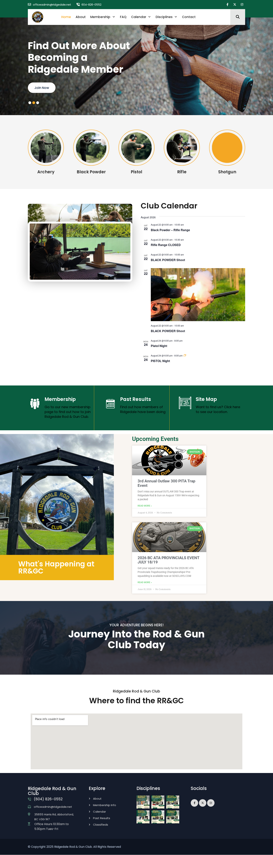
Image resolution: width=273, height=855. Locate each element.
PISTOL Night (160, 361)
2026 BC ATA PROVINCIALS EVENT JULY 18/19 (168, 560)
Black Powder (91, 172)
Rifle (181, 172)
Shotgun (227, 172)
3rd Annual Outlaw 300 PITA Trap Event (166, 483)
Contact (189, 17)
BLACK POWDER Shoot (168, 260)
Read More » (145, 505)
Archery (45, 172)
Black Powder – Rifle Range (170, 230)
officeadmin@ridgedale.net (52, 5)
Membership (100, 17)
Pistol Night (159, 346)
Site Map (206, 399)
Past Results (135, 399)
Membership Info (104, 805)
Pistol (136, 172)
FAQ (123, 17)
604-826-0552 (91, 5)
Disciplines (164, 17)
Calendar (138, 17)
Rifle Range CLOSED (166, 245)
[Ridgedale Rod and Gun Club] (38, 17)
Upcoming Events (48, 88)
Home (66, 17)
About (81, 17)
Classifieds (100, 825)
